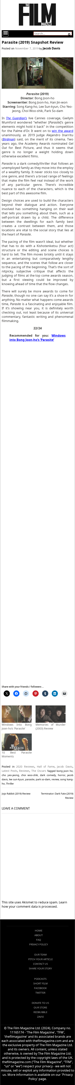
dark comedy (48, 775)
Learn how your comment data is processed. (34, 904)
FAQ (38, 939)
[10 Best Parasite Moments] (17, 742)
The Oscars (38, 771)
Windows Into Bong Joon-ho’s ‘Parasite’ (17, 726)
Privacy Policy (38, 944)
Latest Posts (9, 771)
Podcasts (40, 979)
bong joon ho (65, 771)
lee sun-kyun (16, 779)
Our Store (40, 1007)
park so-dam (43, 779)
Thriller (10, 783)
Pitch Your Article (40, 959)
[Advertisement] (37, 513)
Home (38, 930)
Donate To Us (40, 1003)
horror (61, 775)
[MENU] (5, 34)
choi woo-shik (29, 775)
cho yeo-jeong (10, 775)
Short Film (40, 983)
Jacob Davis (51, 48)
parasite (29, 779)
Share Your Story (40, 968)
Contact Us (40, 964)
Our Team (40, 954)
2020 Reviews (25, 766)
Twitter (40, 992)
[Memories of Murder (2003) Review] (51, 714)
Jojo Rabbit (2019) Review (16, 793)
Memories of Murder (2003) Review (51, 726)
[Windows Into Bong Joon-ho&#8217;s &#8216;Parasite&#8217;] (17, 714)
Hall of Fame (46, 766)
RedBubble (40, 1012)
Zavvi (40, 1016)
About (38, 935)
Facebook (40, 988)
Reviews (24, 771)
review (55, 779)
